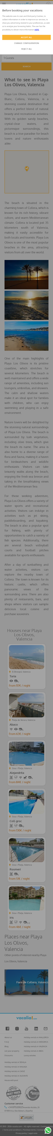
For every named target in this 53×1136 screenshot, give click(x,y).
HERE (36, 30)
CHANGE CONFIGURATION (26, 43)
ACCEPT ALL (26, 37)
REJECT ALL (26, 49)
